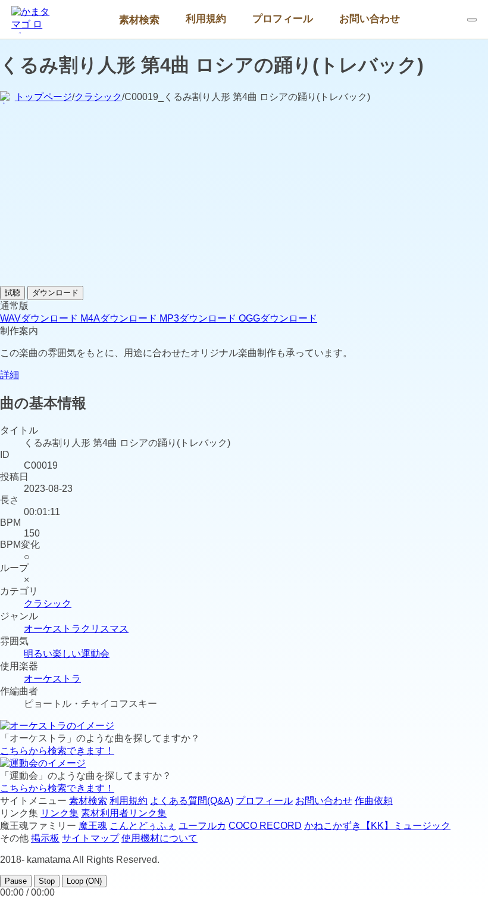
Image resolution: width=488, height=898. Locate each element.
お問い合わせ (369, 18)
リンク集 (59, 813)
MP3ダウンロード (199, 318)
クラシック (98, 97)
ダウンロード (55, 292)
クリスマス (105, 628)
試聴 (12, 292)
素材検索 (139, 20)
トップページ (43, 97)
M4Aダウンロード (119, 318)
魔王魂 (93, 826)
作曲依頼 (374, 801)
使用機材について (159, 838)
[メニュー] (472, 19)
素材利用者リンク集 (124, 813)
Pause (16, 881)
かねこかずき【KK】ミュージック (377, 826)
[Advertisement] (244, 196)
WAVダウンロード (40, 318)
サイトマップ (90, 838)
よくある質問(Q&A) (191, 801)
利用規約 (206, 18)
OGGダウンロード (278, 318)
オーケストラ (52, 628)
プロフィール (282, 18)
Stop (47, 881)
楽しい (66, 653)
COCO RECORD (265, 826)
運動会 (95, 653)
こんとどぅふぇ (143, 826)
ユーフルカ (202, 826)
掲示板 (45, 838)
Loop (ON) (84, 881)
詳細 (9, 375)
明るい (38, 653)
